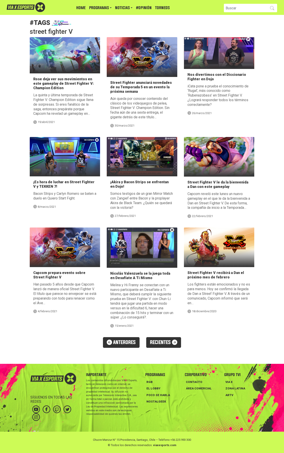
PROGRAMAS (99, 8)
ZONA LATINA (235, 388)
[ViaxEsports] (39, 7)
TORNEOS (162, 8)
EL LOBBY (153, 388)
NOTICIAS (122, 8)
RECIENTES (161, 342)
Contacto (194, 382)
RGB (149, 382)
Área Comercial (199, 388)
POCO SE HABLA (158, 395)
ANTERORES (124, 342)
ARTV (229, 395)
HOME (81, 8)
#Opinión (144, 8)
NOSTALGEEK (156, 401)
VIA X (229, 382)
